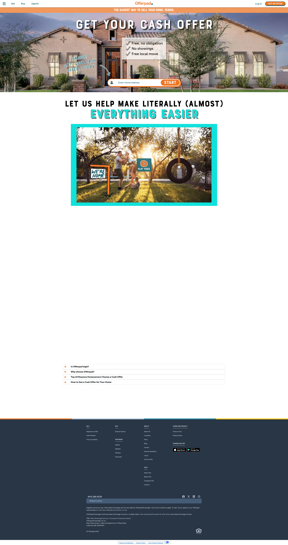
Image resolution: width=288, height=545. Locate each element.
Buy (23, 3)
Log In (258, 3)
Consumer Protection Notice (120, 518)
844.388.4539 (95, 496)
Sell (13, 3)
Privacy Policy (140, 543)
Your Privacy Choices (155, 543)
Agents (35, 3)
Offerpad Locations (95, 501)
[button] (144, 501)
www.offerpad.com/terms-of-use (114, 510)
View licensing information (149, 514)
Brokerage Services (101, 518)
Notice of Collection (126, 543)
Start (170, 83)
